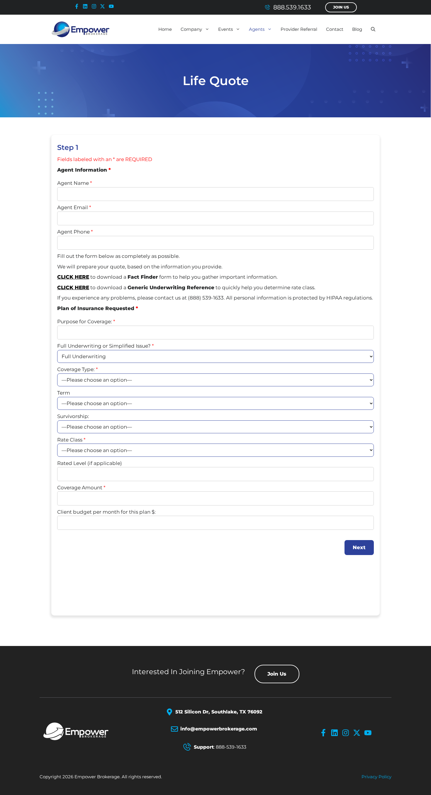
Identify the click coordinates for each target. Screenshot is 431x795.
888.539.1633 (292, 7)
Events (225, 29)
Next (359, 547)
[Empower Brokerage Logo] (82, 731)
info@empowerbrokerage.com (218, 729)
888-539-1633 (231, 747)
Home (165, 29)
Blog (357, 29)
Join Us (341, 7)
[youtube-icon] (112, 6)
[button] (373, 29)
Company (191, 29)
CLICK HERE (73, 277)
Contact (334, 29)
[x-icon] (104, 6)
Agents (256, 29)
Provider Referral (299, 29)
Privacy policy (376, 776)
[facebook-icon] (78, 6)
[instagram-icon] (95, 6)
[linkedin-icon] (86, 6)
